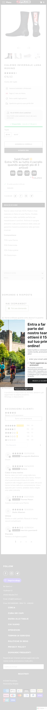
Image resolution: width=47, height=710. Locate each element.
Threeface (13, 681)
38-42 (8, 134)
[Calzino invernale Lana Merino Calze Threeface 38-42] (23, 26)
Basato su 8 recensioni (14, 415)
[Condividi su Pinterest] (26, 196)
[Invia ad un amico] (31, 196)
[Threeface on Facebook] (6, 573)
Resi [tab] (6, 278)
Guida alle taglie (10, 82)
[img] (18, 453)
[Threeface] (23, 2)
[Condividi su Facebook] (20, 196)
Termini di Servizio (19, 636)
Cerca (11, 607)
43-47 (16, 134)
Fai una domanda (19, 308)
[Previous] (18, 47)
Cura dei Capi (16, 613)
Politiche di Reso (18, 641)
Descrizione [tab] (11, 205)
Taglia (6, 130)
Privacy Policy (17, 647)
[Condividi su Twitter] (15, 196)
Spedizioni (14, 630)
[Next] (28, 47)
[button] (10, 73)
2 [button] (20, 542)
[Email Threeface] (18, 573)
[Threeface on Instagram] (12, 573)
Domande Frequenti (19, 652)
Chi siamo (14, 624)
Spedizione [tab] (10, 273)
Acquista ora (23, 150)
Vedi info (10, 188)
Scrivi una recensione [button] (23, 418)
